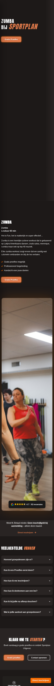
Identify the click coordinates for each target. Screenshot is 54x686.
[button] (27, 504)
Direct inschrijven (40, 680)
